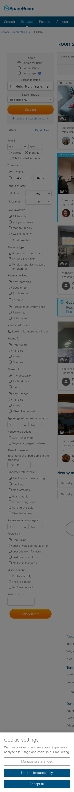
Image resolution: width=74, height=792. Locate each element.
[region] (37, 762)
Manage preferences (37, 761)
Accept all (37, 784)
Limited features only (37, 773)
